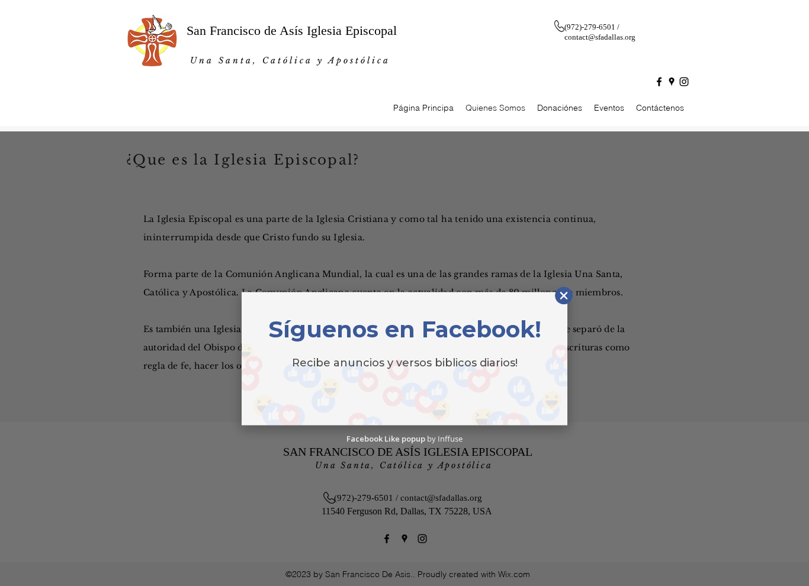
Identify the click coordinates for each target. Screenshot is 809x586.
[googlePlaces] (672, 82)
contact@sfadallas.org (599, 37)
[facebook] (659, 82)
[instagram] (684, 82)
